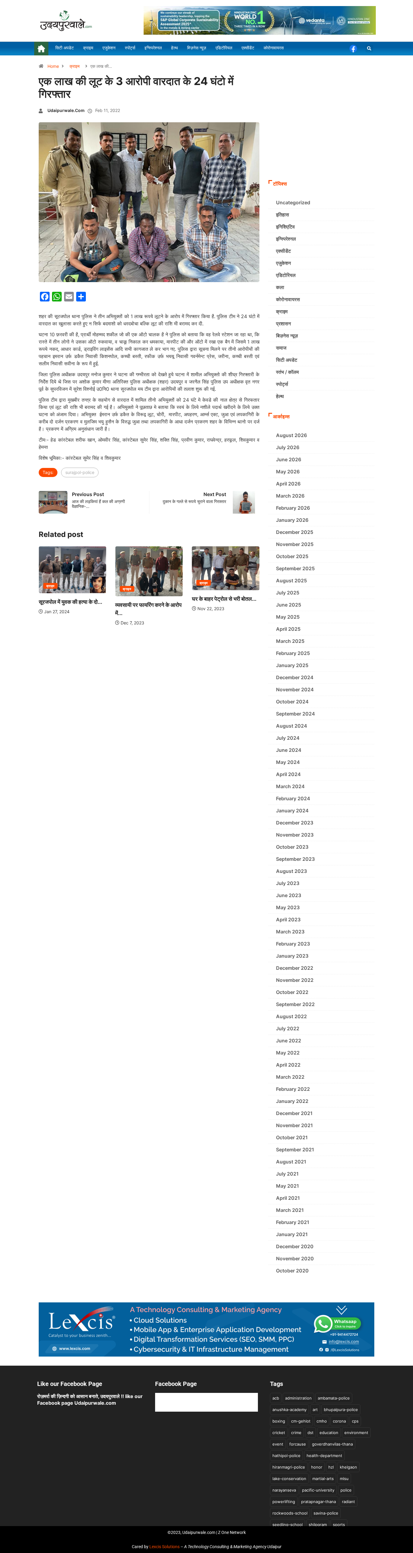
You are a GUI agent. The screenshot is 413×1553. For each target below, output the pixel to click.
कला (280, 287)
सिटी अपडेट (286, 360)
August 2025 (291, 580)
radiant (348, 1501)
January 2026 (292, 520)
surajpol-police (79, 472)
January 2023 (292, 956)
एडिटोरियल (286, 275)
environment (356, 1432)
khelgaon (348, 1467)
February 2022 (293, 1089)
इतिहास (282, 215)
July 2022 (287, 1028)
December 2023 (294, 823)
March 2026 (290, 496)
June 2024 (288, 750)
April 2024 (288, 774)
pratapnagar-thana (318, 1501)
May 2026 (288, 472)
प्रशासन (283, 324)
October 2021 (292, 1137)
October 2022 (292, 992)
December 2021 (294, 1113)
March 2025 (290, 641)
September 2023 (295, 859)
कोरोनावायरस (288, 299)
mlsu (344, 1478)
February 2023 (293, 944)
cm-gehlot (301, 1421)
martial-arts (323, 1478)
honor (316, 1467)
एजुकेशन (283, 263)
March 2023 (290, 932)
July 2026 (287, 447)
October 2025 (292, 556)
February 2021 (292, 1222)
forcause (297, 1444)
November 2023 (295, 835)
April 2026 (288, 484)
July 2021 (287, 1174)
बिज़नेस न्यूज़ (287, 336)
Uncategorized (293, 202)
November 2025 (295, 544)
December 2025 (294, 532)
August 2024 (291, 726)
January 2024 (292, 811)
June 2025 (288, 605)
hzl (331, 1467)
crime (296, 1432)
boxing (278, 1421)
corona (339, 1421)
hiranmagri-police (288, 1467)
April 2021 (288, 1198)
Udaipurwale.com (66, 110)
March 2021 (290, 1210)
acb (275, 1398)
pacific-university (318, 1490)
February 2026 (293, 508)
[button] (369, 48)
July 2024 (288, 738)
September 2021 (295, 1150)
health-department (324, 1455)
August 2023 (291, 871)
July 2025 (287, 593)
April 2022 (288, 1065)
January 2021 (292, 1234)
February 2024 (293, 798)
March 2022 (290, 1077)
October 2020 (292, 1271)
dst (310, 1432)
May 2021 (287, 1186)
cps (355, 1421)
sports (339, 1524)
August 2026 (291, 435)
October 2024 (292, 702)
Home (53, 66)
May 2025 (288, 617)
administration (298, 1398)
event (277, 1444)
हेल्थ (280, 396)
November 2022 (295, 980)
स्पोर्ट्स (282, 384)
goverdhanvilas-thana (332, 1444)
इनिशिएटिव (285, 227)
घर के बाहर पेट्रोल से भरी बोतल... (158, 599)
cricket (278, 1432)
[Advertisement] (321, 131)
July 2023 (287, 883)
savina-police (326, 1513)
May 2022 (288, 1053)
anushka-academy (289, 1409)
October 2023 (292, 847)
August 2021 (291, 1162)
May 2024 (288, 762)
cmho (322, 1421)
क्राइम (75, 66)
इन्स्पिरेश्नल (286, 239)
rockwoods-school (289, 1513)
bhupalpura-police (341, 1409)
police (346, 1490)
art (315, 1409)
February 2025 (293, 653)
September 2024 (295, 714)
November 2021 (294, 1125)
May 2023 (288, 907)
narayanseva (284, 1490)
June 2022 (288, 1041)
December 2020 (295, 1246)
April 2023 (288, 919)
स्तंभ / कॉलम (287, 372)
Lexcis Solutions (164, 1546)
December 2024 (295, 677)
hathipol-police (286, 1455)
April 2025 (288, 629)
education (329, 1432)
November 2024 (295, 689)
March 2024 (290, 786)
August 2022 (291, 1016)
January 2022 (292, 1101)
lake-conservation (289, 1478)
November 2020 (295, 1258)
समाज (281, 348)
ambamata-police (334, 1398)
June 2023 (288, 895)
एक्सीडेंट (283, 251)
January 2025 (292, 665)
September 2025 (295, 568)
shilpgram (318, 1524)
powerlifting (283, 1501)
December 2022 (294, 968)
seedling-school (287, 1524)
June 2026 (288, 459)
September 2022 (295, 1004)
